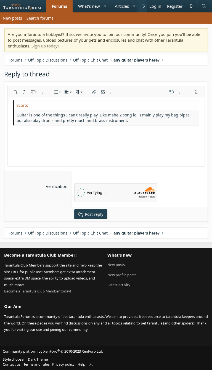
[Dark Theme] (190, 6)
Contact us (11, 364)
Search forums (40, 18)
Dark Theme (38, 359)
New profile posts (121, 274)
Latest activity (118, 284)
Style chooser (14, 359)
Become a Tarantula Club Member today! (37, 291)
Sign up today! (45, 46)
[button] (105, 6)
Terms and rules (36, 364)
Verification (56, 186)
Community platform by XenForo (53, 351)
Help (81, 364)
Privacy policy (63, 364)
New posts (12, 18)
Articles (122, 6)
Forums (59, 6)
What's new (89, 6)
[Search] (203, 6)
